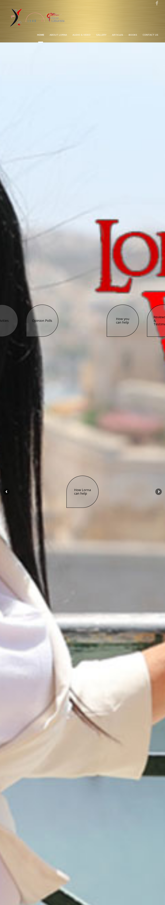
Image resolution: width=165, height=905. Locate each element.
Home (40, 34)
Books (133, 34)
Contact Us (150, 34)
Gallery (101, 34)
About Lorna (58, 34)
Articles (117, 34)
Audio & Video (82, 34)
